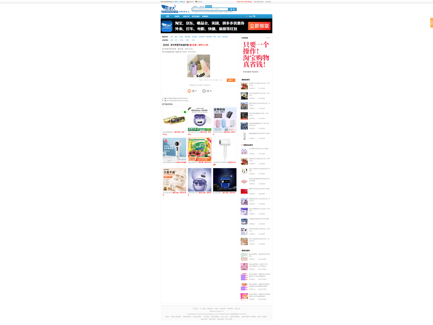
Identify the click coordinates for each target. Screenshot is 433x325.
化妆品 (181, 37)
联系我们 (268, 1)
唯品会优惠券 (219, 12)
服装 (176, 37)
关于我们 (195, 308)
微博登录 (191, 1)
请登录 (176, 1)
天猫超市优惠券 (228, 12)
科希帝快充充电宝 (224, 133)
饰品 (214, 37)
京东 (197, 85)
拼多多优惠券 (210, 12)
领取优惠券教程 (259, 1)
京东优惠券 (195, 12)
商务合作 (237, 308)
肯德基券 (205, 16)
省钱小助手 (204, 319)
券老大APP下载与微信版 (244, 1)
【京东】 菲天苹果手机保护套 (185, 45)
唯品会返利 (220, 319)
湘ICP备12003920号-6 (216, 311)
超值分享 (186, 16)
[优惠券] (175, 12)
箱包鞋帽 (209, 37)
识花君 (216, 308)
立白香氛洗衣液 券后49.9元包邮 (258, 148)
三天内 (181, 40)
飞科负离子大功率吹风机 (224, 163)
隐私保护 (223, 308)
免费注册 (182, 1)
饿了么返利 (229, 319)
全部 (171, 37)
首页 (167, 16)
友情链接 (210, 308)
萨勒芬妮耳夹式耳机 (199, 133)
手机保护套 (206, 85)
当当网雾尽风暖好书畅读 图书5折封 (177, 98)
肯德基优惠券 (187, 316)
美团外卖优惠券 (235, 316)
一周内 (187, 40)
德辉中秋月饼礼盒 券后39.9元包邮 (259, 189)
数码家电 (187, 37)
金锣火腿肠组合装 (199, 162)
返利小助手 (212, 319)
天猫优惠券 (261, 194)
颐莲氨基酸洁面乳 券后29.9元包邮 (259, 133)
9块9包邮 (225, 37)
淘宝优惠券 (196, 16)
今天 (176, 40)
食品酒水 (194, 37)
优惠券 (177, 16)
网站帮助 (230, 308)
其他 (219, 37)
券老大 (167, 316)
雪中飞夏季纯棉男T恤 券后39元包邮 (177, 100)
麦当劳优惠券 (246, 316)
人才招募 (202, 308)
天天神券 (206, 316)
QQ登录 (199, 1)
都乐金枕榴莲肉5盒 (173, 133)
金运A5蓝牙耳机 (174, 194)
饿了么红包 (202, 12)
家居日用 (202, 37)
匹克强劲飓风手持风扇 (174, 162)
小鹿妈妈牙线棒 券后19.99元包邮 (259, 219)
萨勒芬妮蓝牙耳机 (199, 194)
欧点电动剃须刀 (224, 192)
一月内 (193, 40)
